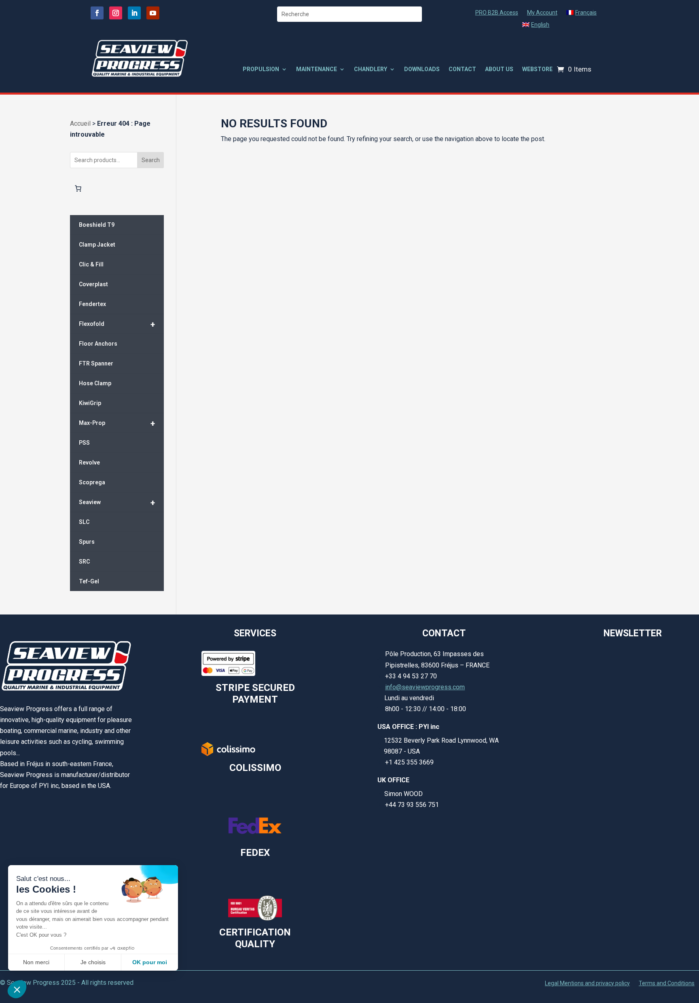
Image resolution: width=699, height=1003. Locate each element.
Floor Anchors (98, 343)
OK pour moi (149, 962)
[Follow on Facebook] (97, 12)
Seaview (117, 502)
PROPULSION (261, 69)
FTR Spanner (96, 363)
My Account (542, 13)
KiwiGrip (90, 403)
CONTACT (462, 69)
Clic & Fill (91, 264)
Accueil (80, 123)
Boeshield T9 (96, 225)
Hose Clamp (95, 383)
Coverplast (93, 284)
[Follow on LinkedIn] (134, 12)
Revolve (89, 462)
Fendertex (92, 304)
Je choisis (93, 962)
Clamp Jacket (97, 244)
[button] (17, 989)
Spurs (87, 541)
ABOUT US (499, 69)
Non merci (36, 962)
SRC (84, 561)
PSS (84, 442)
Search (151, 160)
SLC (84, 522)
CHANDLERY (370, 69)
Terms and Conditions (667, 983)
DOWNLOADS (422, 69)
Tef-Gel (89, 581)
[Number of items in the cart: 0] (78, 188)
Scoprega (92, 482)
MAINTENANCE (316, 69)
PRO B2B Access (496, 13)
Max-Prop (117, 423)
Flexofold (117, 324)
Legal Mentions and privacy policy (587, 983)
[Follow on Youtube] (152, 12)
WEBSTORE (537, 69)
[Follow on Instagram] (115, 12)
